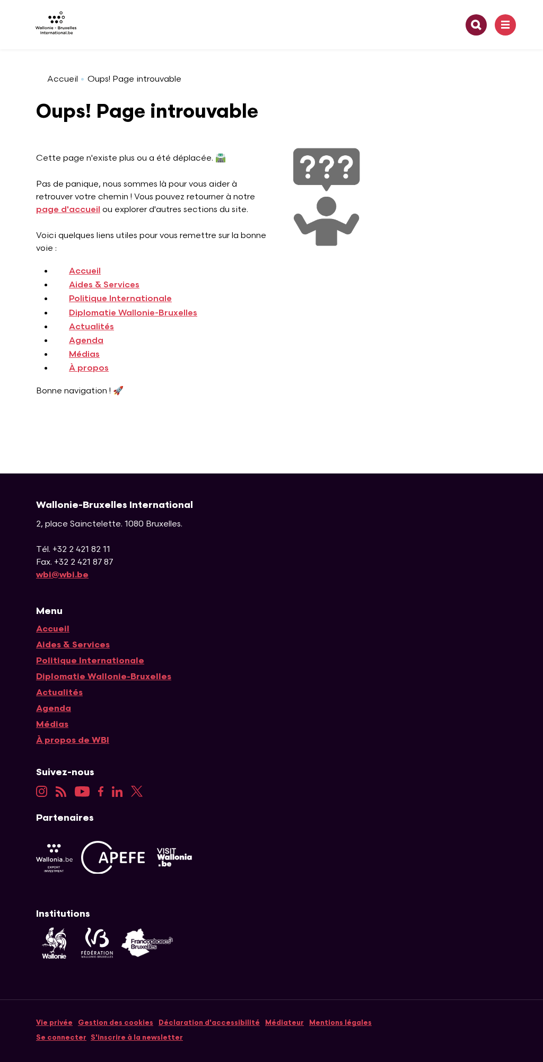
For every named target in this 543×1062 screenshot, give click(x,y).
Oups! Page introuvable (134, 79)
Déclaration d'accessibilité (209, 1023)
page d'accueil (68, 210)
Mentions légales (340, 1023)
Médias (84, 354)
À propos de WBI (72, 740)
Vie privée (54, 1023)
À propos (89, 368)
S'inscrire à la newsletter (137, 1037)
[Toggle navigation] (505, 25)
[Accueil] (52, 24)
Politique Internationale (120, 299)
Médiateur (284, 1023)
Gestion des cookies (115, 1023)
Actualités (91, 327)
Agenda (86, 341)
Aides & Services (104, 285)
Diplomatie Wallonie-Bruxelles (133, 313)
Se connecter (61, 1037)
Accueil (62, 79)
